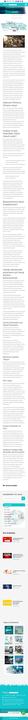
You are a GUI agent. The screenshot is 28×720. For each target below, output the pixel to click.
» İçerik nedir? (6, 512)
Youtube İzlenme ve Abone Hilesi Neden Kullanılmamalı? (18, 556)
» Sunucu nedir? (7, 526)
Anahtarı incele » (16, 541)
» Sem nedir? (6, 510)
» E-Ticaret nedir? (7, 516)
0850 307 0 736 (10, 1)
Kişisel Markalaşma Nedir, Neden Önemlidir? (18, 603)
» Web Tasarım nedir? (8, 514)
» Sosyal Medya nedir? (8, 519)
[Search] (23, 498)
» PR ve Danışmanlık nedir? (10, 523)
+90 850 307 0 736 (9, 695)
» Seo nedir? (6, 507)
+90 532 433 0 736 (20, 695)
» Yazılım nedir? (7, 521)
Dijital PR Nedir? (17, 586)
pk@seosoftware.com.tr (10, 697)
